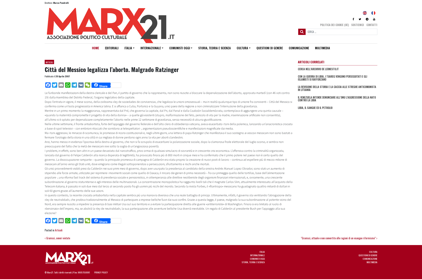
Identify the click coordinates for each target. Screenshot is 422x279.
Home (95, 48)
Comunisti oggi (179, 48)
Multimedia (322, 48)
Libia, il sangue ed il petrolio (315, 107)
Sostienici (357, 25)
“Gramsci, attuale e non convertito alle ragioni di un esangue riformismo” (338, 238)
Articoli (49, 62)
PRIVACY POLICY (101, 272)
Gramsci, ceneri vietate (58, 238)
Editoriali (112, 48)
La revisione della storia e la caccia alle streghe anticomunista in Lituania (337, 88)
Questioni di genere (269, 48)
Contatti (371, 25)
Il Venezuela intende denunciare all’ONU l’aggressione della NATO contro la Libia (337, 99)
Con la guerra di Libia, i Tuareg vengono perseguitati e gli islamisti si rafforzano (332, 78)
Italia (128, 48)
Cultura (242, 48)
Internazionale (150, 48)
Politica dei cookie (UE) (334, 25)
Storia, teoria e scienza (214, 48)
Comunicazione (299, 48)
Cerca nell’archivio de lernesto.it (318, 69)
